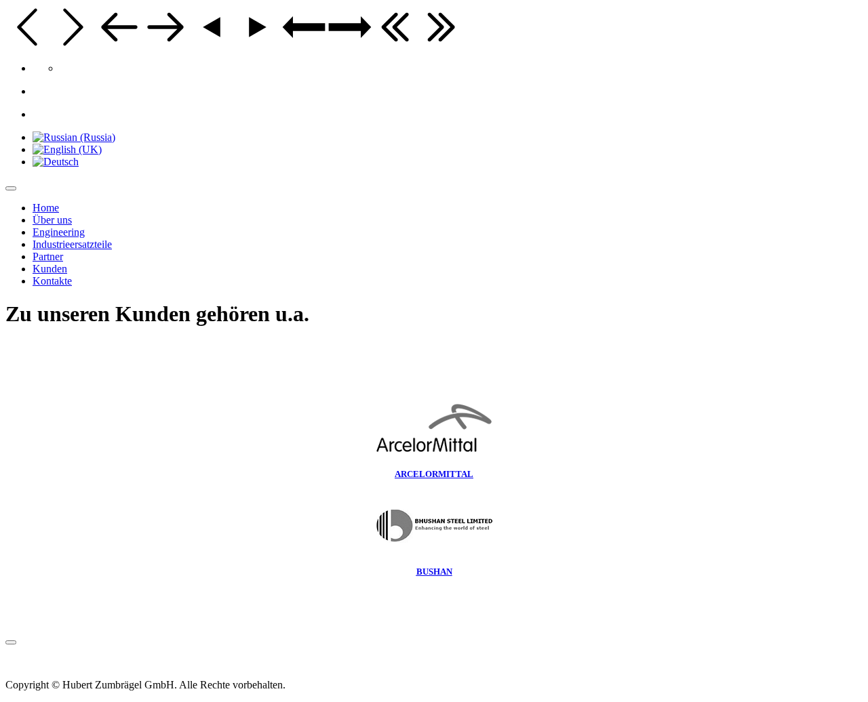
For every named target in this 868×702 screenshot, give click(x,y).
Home (46, 207)
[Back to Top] (10, 642)
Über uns (52, 220)
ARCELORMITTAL (434, 474)
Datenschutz (86, 661)
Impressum (28, 661)
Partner (48, 256)
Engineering (59, 232)
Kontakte (52, 281)
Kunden (50, 268)
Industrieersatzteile (72, 244)
